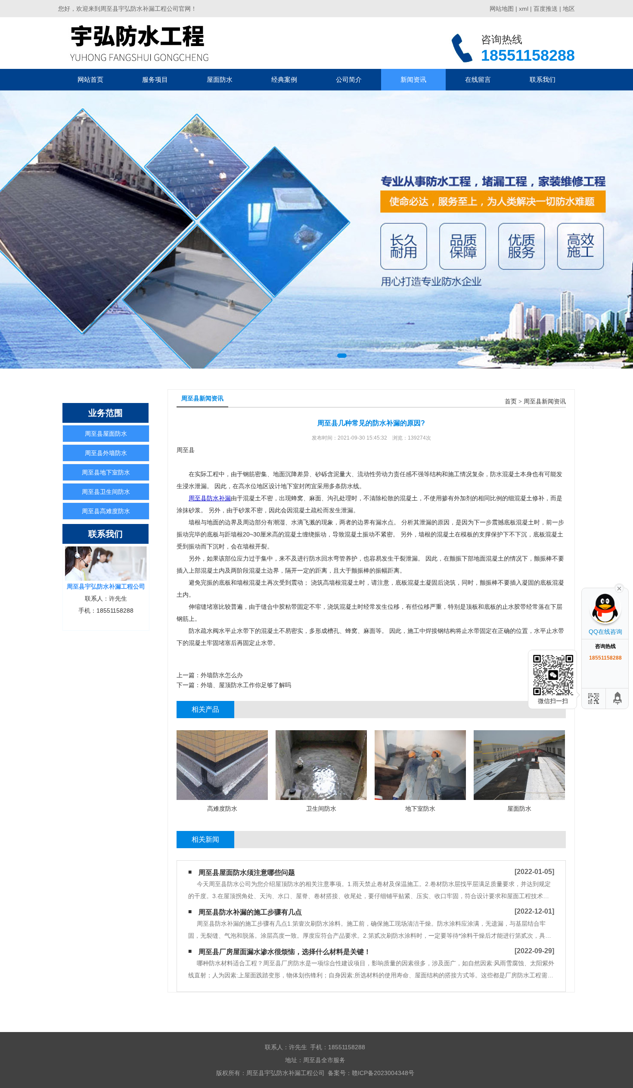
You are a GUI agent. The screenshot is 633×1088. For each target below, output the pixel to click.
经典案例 (284, 79)
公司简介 (349, 79)
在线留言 (478, 79)
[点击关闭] (619, 588)
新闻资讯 (413, 79)
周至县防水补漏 (210, 498)
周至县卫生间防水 (106, 491)
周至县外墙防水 (106, 452)
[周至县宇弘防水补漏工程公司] (139, 43)
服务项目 (155, 79)
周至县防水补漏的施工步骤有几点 (250, 912)
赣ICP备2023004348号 (383, 1072)
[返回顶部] (618, 698)
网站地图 (502, 8)
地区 (569, 8)
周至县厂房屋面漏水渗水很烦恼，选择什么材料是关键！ (285, 951)
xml (523, 8)
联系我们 (542, 79)
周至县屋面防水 (106, 433)
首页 (511, 401)
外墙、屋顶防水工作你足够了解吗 (246, 685)
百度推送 (546, 8)
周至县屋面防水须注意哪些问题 (247, 872)
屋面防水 (220, 79)
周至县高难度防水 (106, 511)
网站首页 (90, 79)
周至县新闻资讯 (545, 401)
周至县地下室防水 (106, 472)
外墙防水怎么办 (222, 675)
